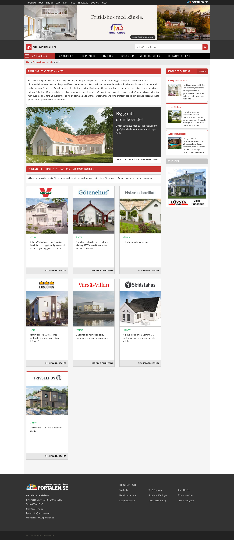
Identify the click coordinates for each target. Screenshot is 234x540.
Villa (104, 2)
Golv (58, 2)
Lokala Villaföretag (157, 500)
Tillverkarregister (186, 500)
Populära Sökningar (158, 495)
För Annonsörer (185, 495)
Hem (28, 62)
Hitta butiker (152, 56)
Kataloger (127, 56)
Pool (72, 2)
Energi (49, 2)
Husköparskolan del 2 (177, 80)
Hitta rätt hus (174, 107)
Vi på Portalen (155, 490)
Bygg (41, 2)
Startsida (123, 490)
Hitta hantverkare (179, 56)
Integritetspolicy (127, 500)
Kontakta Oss (184, 490)
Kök (65, 2)
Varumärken (66, 56)
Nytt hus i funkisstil (177, 133)
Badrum (32, 2)
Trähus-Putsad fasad (42, 62)
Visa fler (202, 71)
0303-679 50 (36, 504)
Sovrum (95, 2)
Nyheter (108, 56)
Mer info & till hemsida (55, 270)
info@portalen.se (41, 513)
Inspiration (88, 56)
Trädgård (83, 2)
